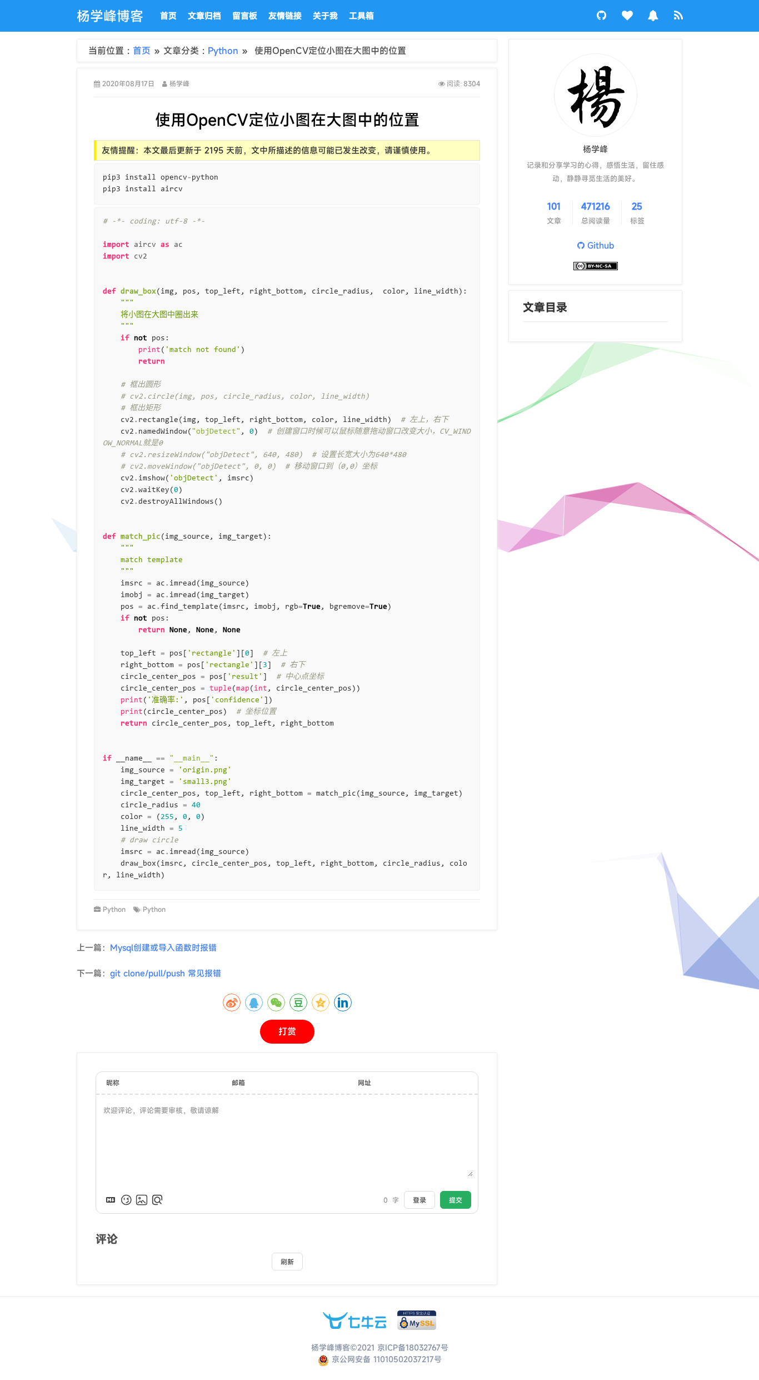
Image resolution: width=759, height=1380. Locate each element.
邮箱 (238, 1082)
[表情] (126, 1200)
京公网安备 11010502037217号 (385, 1359)
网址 (364, 1082)
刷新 (287, 1261)
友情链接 (285, 15)
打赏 (287, 1031)
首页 (168, 15)
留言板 (244, 15)
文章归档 (204, 15)
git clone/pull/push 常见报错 (165, 973)
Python (225, 50)
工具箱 (361, 15)
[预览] (157, 1200)
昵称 (112, 1082)
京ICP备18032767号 (412, 1347)
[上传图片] (141, 1200)
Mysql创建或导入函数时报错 (163, 947)
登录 (419, 1199)
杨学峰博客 (110, 16)
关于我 (325, 15)
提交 (455, 1199)
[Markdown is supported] (110, 1200)
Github (599, 245)
